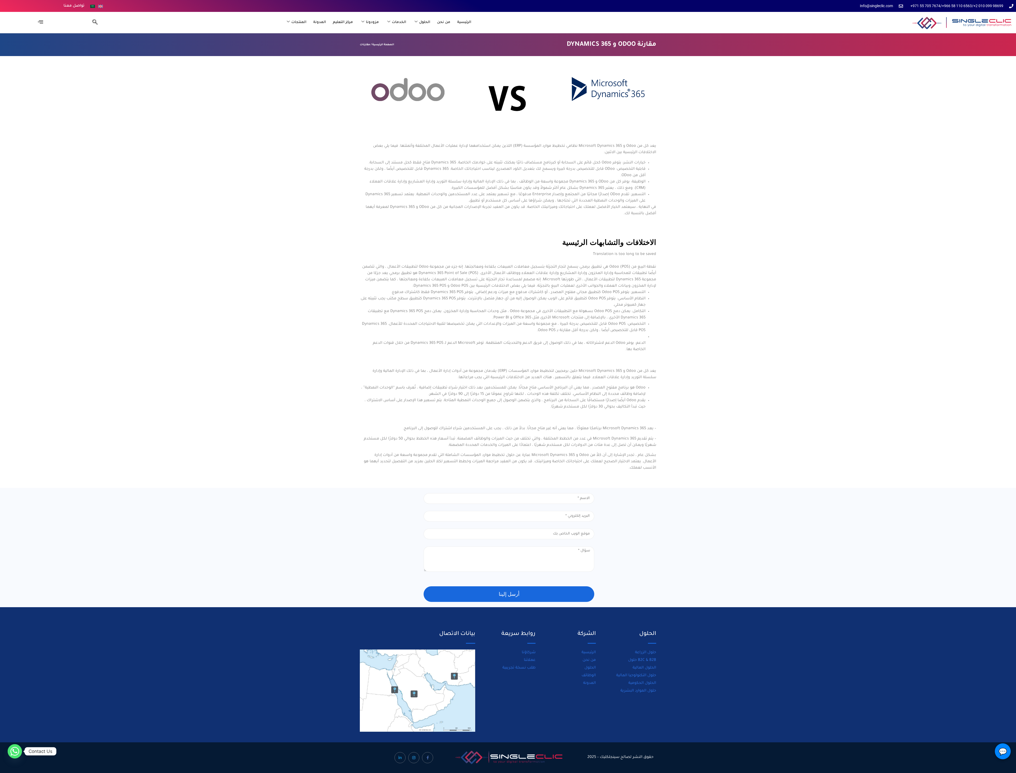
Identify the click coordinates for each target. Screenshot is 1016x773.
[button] (92, 22)
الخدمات (399, 22)
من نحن (443, 22)
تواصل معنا (74, 6)
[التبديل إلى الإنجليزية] (101, 6)
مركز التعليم (343, 22)
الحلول (424, 22)
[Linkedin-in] (400, 757)
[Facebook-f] (427, 757)
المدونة (319, 22)
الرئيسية (464, 22)
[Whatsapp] (15, 751)
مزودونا (372, 22)
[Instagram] (413, 757)
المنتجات (298, 22)
